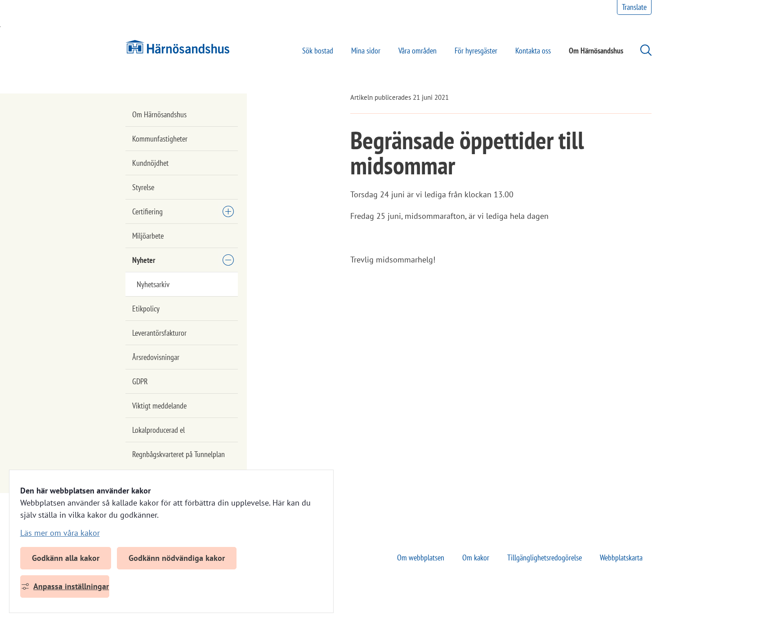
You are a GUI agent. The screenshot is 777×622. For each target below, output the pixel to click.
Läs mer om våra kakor (60, 533)
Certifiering (147, 211)
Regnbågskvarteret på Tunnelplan (178, 454)
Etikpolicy (146, 308)
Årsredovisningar (155, 357)
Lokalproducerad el (158, 430)
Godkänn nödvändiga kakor (177, 558)
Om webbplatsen (420, 557)
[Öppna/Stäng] (228, 211)
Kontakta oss (533, 50)
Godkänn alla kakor (65, 558)
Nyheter (143, 260)
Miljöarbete (148, 236)
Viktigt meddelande (159, 405)
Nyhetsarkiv (153, 284)
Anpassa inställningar (71, 586)
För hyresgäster (476, 50)
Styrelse (143, 187)
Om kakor (475, 557)
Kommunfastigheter (160, 138)
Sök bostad (317, 50)
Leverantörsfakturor (159, 333)
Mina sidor (365, 50)
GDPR (140, 381)
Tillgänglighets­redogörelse (544, 557)
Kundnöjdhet (150, 163)
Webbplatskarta (621, 557)
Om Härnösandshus (596, 50)
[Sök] (641, 50)
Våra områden (417, 50)
